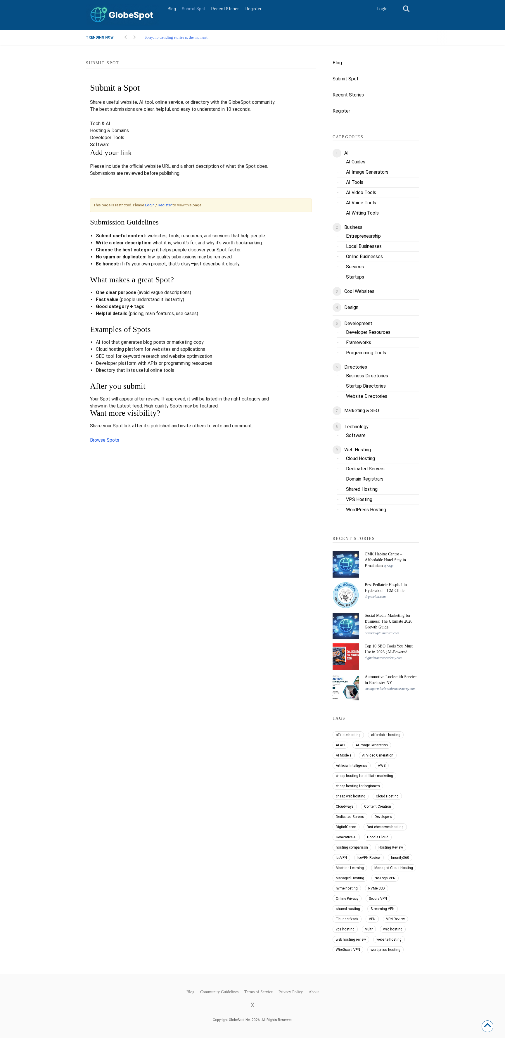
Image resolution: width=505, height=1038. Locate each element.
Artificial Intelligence (351, 766)
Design (351, 307)
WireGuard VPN (348, 950)
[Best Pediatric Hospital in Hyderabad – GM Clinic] (346, 595)
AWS (381, 766)
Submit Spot (193, 8)
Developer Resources (368, 332)
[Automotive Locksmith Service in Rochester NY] (346, 687)
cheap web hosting (350, 796)
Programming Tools (366, 352)
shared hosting (348, 909)
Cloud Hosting (360, 458)
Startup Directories (366, 386)
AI (346, 153)
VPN (372, 919)
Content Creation (377, 806)
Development (358, 323)
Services (355, 267)
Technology (356, 426)
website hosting (389, 939)
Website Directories (366, 396)
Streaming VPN (383, 909)
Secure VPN (378, 899)
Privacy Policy (291, 992)
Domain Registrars (364, 479)
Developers (383, 817)
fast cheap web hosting (385, 827)
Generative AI (346, 837)
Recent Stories (225, 8)
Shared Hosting (362, 489)
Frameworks (358, 342)
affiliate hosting (348, 735)
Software (356, 435)
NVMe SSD (376, 888)
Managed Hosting (350, 878)
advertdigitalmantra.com (382, 633)
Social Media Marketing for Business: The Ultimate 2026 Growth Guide (388, 621)
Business (353, 227)
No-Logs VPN (385, 878)
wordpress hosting (385, 950)
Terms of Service (258, 992)
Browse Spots (104, 440)
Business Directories (367, 376)
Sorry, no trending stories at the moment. (176, 37)
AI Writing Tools (362, 213)
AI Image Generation (372, 745)
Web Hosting (357, 449)
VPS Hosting (359, 499)
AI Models (344, 755)
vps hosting (345, 929)
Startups (355, 277)
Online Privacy (347, 899)
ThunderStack (347, 919)
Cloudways (345, 806)
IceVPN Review (369, 858)
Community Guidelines (219, 992)
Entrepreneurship (363, 236)
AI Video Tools (361, 192)
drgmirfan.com (375, 597)
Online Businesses (364, 256)
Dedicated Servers (365, 468)
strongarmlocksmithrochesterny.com (390, 689)
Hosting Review (390, 847)
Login (382, 8)
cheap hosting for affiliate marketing (364, 776)
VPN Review (395, 919)
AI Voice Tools (361, 202)
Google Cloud (377, 837)
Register (253, 8)
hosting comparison (352, 847)
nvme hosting (347, 888)
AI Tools (354, 182)
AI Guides (355, 162)
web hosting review (351, 939)
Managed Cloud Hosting (393, 868)
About (314, 992)
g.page (388, 566)
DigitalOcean (346, 827)
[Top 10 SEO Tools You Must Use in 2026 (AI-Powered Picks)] (346, 656)
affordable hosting (385, 735)
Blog (172, 8)
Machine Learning (350, 868)
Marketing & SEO (361, 410)
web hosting (392, 929)
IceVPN (341, 858)
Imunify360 (400, 858)
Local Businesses (364, 246)
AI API (340, 745)
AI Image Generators (367, 172)
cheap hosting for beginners (358, 786)
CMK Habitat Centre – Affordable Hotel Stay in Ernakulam (385, 560)
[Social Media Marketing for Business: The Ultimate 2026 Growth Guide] (346, 626)
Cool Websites (359, 291)
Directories (355, 367)
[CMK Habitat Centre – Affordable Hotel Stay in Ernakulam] (346, 564)
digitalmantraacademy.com (383, 658)
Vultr (369, 929)
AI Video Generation (377, 755)
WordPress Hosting (366, 509)
